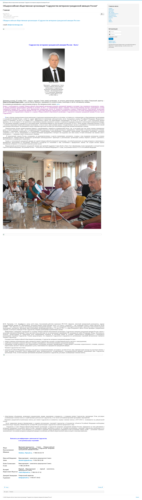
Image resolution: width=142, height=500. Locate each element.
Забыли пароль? (112, 42)
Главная (110, 8)
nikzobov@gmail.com (25, 460)
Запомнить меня (113, 36)
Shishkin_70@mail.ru (25, 453)
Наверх (137, 497)
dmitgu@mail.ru (24, 477)
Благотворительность (113, 13)
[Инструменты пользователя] (102, 14)
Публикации (111, 9)
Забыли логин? (112, 41)
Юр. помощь (111, 12)
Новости (110, 21)
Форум (110, 20)
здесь (58, 104)
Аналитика (111, 11)
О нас (110, 19)
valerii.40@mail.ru (24, 472)
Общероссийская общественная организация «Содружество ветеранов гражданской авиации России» (41, 20)
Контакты (111, 17)
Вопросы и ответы (113, 16)
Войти (111, 39)
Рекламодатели (112, 15)
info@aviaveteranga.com (15, 25)
